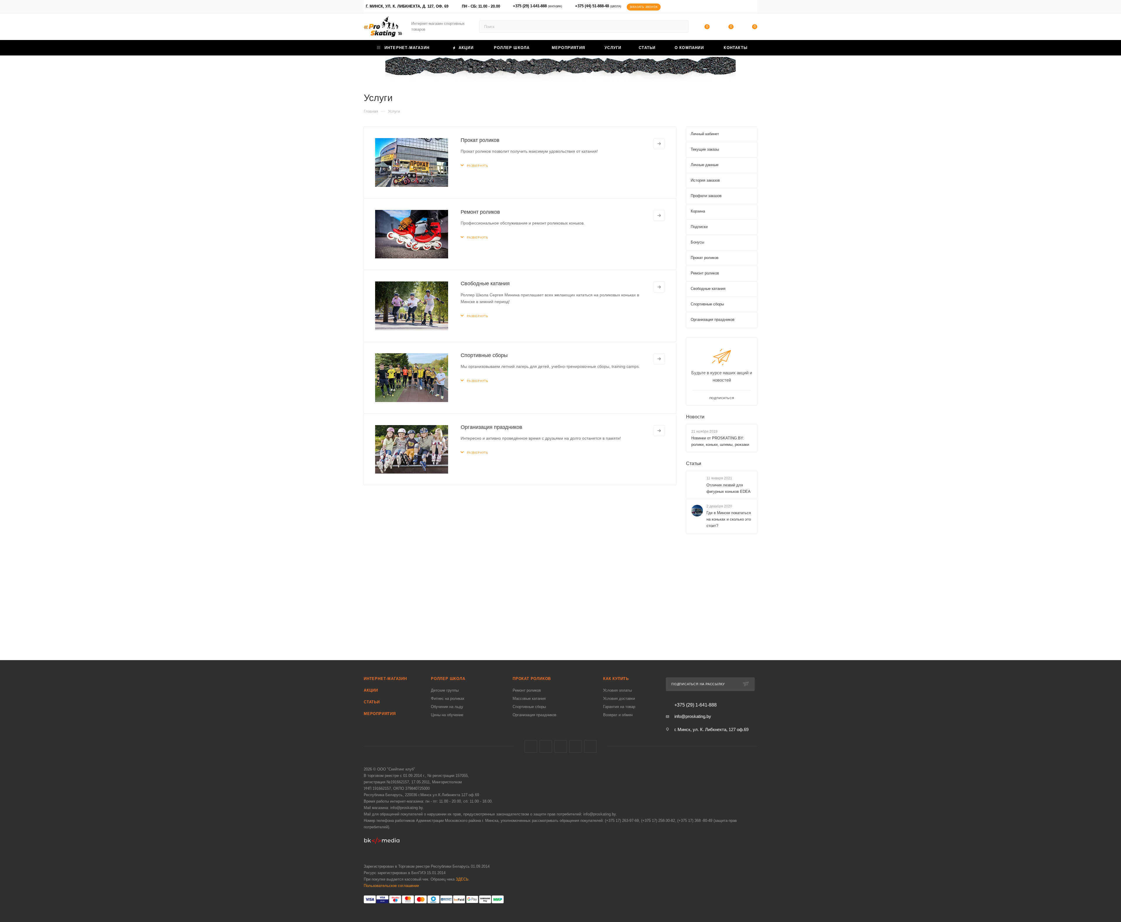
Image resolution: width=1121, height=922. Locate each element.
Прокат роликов (480, 140)
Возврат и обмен (618, 715)
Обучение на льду (447, 706)
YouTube (575, 746)
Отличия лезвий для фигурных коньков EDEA (728, 488)
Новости (695, 416)
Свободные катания (485, 283)
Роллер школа (448, 678)
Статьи (693, 463)
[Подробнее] (659, 143)
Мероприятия (380, 713)
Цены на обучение (447, 715)
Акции (371, 690)
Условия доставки (619, 698)
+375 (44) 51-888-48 (598, 6)
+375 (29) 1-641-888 (537, 6)
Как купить (616, 678)
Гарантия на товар (619, 706)
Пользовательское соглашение (391, 885)
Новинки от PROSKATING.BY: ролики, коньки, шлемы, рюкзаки (720, 441)
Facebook (545, 746)
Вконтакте (531, 746)
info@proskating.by (692, 716)
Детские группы (445, 690)
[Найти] (681, 26)
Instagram (560, 746)
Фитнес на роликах (447, 698)
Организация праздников (491, 427)
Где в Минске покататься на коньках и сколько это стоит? (728, 519)
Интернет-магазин (385, 678)
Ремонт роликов (480, 212)
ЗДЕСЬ (462, 879)
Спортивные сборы (484, 355)
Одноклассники (590, 746)
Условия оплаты (617, 690)
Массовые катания (529, 698)
